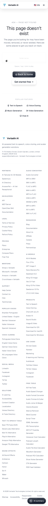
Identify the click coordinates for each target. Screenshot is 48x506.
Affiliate (29, 236)
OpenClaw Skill (8, 208)
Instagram (6, 376)
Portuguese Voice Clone (11, 339)
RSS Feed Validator (33, 467)
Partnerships (31, 247)
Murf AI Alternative (9, 433)
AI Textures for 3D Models (11, 175)
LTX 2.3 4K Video (32, 293)
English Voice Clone (9, 343)
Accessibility (7, 399)
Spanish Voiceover (9, 328)
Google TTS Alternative (10, 444)
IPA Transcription (32, 426)
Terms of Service (8, 223)
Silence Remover (32, 411)
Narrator (29, 350)
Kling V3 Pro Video (33, 285)
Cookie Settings (40, 497)
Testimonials (7, 302)
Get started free (22, 81)
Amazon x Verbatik (9, 275)
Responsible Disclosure (26, 497)
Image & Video (31, 323)
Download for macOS (34, 331)
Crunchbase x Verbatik (11, 279)
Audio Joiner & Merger (34, 403)
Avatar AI (29, 316)
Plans (4, 245)
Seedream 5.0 (31, 274)
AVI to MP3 (30, 210)
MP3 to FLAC (31, 194)
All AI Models (31, 258)
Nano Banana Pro (32, 270)
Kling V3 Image (32, 278)
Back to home (25, 74)
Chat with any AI (32, 312)
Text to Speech (16, 105)
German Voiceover (9, 320)
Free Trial (5, 257)
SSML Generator (32, 422)
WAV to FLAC (31, 213)
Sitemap (5, 497)
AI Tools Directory (8, 414)
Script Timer (30, 418)
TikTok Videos (31, 369)
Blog (28, 224)
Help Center (6, 290)
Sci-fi (4, 471)
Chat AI (25, 116)
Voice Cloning (35, 105)
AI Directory (6, 182)
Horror (4, 467)
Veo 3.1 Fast (30, 281)
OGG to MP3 (30, 198)
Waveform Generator (33, 452)
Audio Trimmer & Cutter (35, 399)
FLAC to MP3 (31, 186)
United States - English (10, 316)
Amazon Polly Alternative (11, 440)
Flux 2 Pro (30, 262)
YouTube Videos (32, 365)
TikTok (4, 380)
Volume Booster (32, 407)
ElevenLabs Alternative (10, 429)
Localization (6, 406)
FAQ (3, 298)
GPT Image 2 (31, 266)
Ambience (6, 459)
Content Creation (8, 402)
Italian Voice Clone (9, 351)
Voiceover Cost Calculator (35, 437)
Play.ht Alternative (8, 436)
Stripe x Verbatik (8, 268)
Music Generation (14, 111)
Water (4, 474)
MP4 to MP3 (30, 206)
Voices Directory (8, 410)
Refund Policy (7, 234)
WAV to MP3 (30, 182)
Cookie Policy (7, 231)
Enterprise (6, 249)
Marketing (30, 353)
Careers (29, 240)
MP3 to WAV (30, 179)
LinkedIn (5, 368)
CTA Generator (31, 463)
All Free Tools (31, 388)
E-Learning (6, 395)
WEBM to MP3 (31, 202)
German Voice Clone (9, 347)
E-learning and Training (35, 357)
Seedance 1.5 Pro (32, 289)
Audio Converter (32, 175)
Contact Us (6, 294)
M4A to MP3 (30, 190)
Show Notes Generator (34, 459)
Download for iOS (32, 327)
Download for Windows (35, 335)
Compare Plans (7, 253)
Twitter (4, 384)
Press (28, 244)
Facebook (6, 372)
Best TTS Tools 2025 (10, 425)
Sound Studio (31, 319)
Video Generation (36, 111)
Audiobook (30, 361)
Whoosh (5, 478)
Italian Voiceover (8, 324)
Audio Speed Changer (34, 391)
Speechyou (6, 179)
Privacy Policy (7, 227)
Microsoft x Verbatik (9, 272)
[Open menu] (44, 5)
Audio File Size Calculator (35, 448)
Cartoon (5, 463)
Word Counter (31, 415)
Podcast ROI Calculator (35, 456)
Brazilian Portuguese (10, 313)
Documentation (7, 212)
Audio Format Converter (35, 395)
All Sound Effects (8, 455)
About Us (29, 232)
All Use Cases (31, 346)
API (3, 200)
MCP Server (6, 204)
